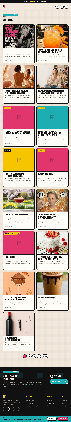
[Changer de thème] (57, 7)
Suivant (45, 356)
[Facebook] (5, 409)
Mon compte (50, 403)
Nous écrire (64, 403)
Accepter (62, 419)
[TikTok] (15, 409)
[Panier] (62, 7)
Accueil (63, 406)
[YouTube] (20, 409)
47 (39, 356)
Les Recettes (30, 400)
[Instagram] (10, 409)
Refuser (52, 419)
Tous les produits (52, 400)
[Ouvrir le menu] (66, 7)
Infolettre (64, 400)
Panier (49, 406)
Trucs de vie (29, 403)
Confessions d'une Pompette (34, 406)
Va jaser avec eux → (59, 381)
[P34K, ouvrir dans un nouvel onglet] (55, 376)
